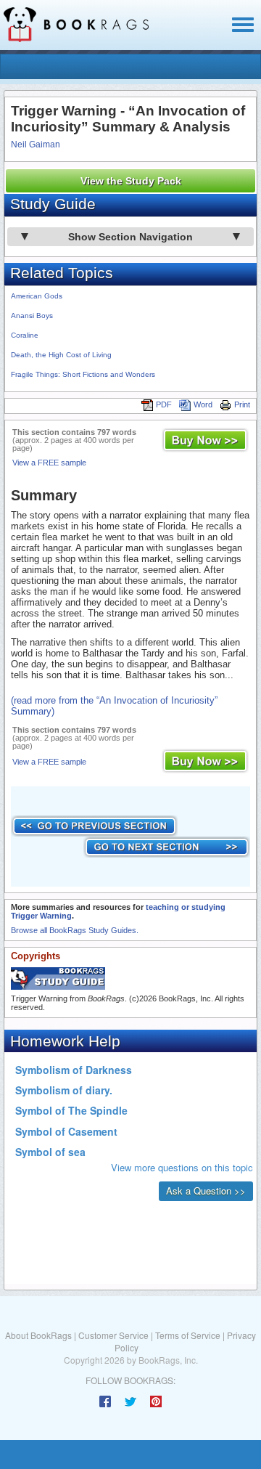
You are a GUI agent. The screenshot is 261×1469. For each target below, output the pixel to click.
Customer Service (113, 1335)
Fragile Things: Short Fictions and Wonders (83, 374)
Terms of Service (187, 1335)
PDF (164, 404)
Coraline (24, 335)
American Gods (36, 296)
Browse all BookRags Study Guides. (74, 930)
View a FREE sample (49, 462)
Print (242, 404)
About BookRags (38, 1335)
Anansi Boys (32, 316)
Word (203, 404)
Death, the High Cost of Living (61, 355)
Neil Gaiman (35, 144)
